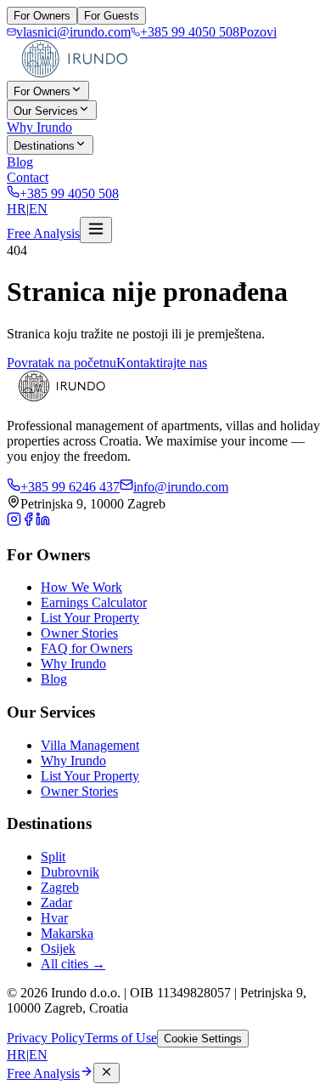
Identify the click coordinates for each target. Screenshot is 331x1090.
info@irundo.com (180, 487)
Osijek (58, 948)
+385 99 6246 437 (70, 487)
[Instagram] (14, 521)
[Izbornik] (96, 230)
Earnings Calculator (94, 602)
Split (53, 856)
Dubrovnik (70, 872)
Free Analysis (43, 233)
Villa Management (90, 745)
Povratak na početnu (61, 362)
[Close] (106, 1073)
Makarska (67, 933)
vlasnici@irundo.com (73, 32)
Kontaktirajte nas (161, 362)
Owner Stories (79, 633)
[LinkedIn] (43, 521)
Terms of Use (121, 1037)
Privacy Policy (46, 1037)
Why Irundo (39, 127)
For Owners (42, 15)
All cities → (73, 964)
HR (16, 209)
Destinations (44, 145)
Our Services (46, 111)
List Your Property (90, 617)
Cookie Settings (203, 1038)
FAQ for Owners (86, 648)
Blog (20, 162)
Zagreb (60, 887)
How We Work (81, 587)
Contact (27, 177)
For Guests (111, 15)
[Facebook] (28, 521)
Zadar (56, 902)
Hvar (54, 918)
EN (38, 209)
